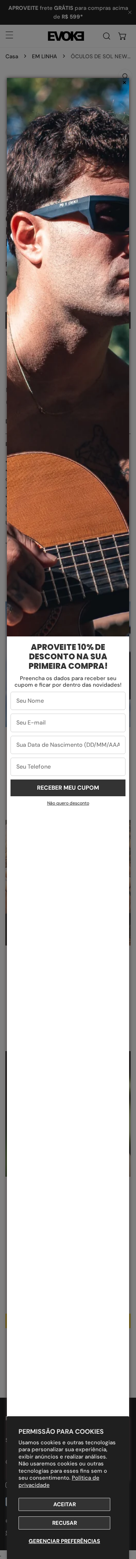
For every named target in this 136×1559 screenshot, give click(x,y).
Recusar (64, 1523)
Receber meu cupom (68, 788)
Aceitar (64, 1504)
